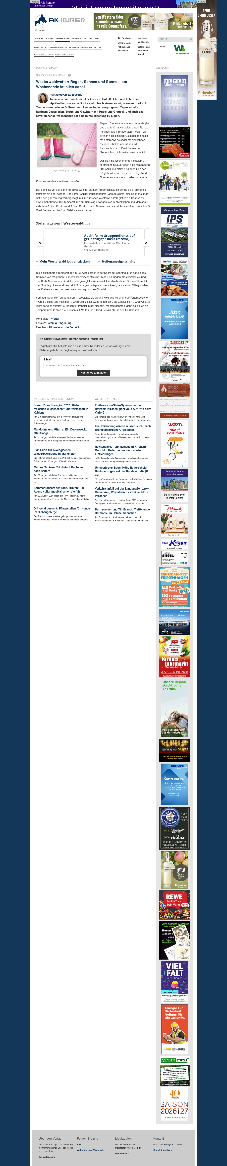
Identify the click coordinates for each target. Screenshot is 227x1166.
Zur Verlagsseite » (48, 1156)
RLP (96, 38)
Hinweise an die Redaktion (65, 327)
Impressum (143, 50)
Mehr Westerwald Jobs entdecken (64, 261)
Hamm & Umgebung (59, 323)
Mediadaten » (122, 1153)
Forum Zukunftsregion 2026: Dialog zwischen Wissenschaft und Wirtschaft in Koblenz (61, 408)
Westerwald (44, 54)
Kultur (87, 38)
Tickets (162, 46)
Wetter (97, 47)
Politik (49, 38)
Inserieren (142, 38)
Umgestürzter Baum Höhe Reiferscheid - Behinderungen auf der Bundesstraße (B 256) (121, 471)
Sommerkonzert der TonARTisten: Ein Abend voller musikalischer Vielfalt (59, 489)
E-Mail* (48, 359)
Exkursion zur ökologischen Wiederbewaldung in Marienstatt (55, 452)
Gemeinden (86, 47)
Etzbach (51, 67)
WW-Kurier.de (124, 43)
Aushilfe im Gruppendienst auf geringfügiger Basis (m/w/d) (109, 237)
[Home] (36, 29)
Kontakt (141, 54)
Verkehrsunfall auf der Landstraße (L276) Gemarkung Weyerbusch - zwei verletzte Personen (122, 492)
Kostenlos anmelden (93, 372)
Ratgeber (74, 47)
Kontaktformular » (162, 1150)
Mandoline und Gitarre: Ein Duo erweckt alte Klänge (60, 431)
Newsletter (123, 50)
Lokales (39, 47)
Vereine (76, 38)
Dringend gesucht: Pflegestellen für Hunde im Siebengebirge (62, 510)
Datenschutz (144, 46)
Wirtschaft (63, 38)
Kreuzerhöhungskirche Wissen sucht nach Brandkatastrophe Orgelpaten (123, 428)
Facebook (126, 38)
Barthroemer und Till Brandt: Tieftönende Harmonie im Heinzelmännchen (122, 511)
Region (38, 38)
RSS (79, 1144)
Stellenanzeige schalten (119, 261)
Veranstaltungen (57, 47)
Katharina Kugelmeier (68, 95)
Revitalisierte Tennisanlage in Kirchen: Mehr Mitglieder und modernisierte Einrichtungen (120, 450)
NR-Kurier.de (124, 46)
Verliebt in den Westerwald (90, 1150)
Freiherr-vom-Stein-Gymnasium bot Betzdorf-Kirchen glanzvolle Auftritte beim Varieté (123, 408)
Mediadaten (143, 41)
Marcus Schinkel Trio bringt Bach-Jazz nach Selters (59, 469)
